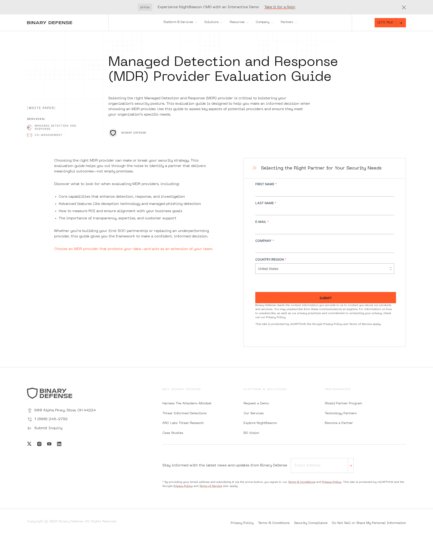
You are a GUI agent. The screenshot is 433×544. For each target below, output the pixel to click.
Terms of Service (360, 324)
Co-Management (49, 135)
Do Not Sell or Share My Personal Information (369, 523)
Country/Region (270, 259)
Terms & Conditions (301, 482)
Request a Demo (256, 403)
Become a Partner (339, 423)
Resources (237, 22)
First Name (266, 184)
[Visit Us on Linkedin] (59, 444)
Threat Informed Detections (184, 413)
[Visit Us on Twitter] (29, 444)
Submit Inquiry (48, 428)
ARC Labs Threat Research (183, 423)
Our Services (254, 413)
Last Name (265, 203)
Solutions (211, 22)
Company (262, 22)
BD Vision (251, 433)
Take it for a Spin (279, 7)
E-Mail (262, 222)
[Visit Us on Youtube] (49, 444)
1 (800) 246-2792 (51, 419)
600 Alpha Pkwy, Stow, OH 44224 (65, 410)
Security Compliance (310, 523)
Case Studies (172, 433)
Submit (326, 298)
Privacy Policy (275, 317)
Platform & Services (178, 22)
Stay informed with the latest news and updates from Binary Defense (224, 465)
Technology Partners (341, 413)
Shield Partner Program (343, 403)
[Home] (67, 22)
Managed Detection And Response (55, 127)
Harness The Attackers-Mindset (187, 403)
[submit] (351, 465)
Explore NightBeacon (260, 423)
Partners (287, 22)
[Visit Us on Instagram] (39, 444)
